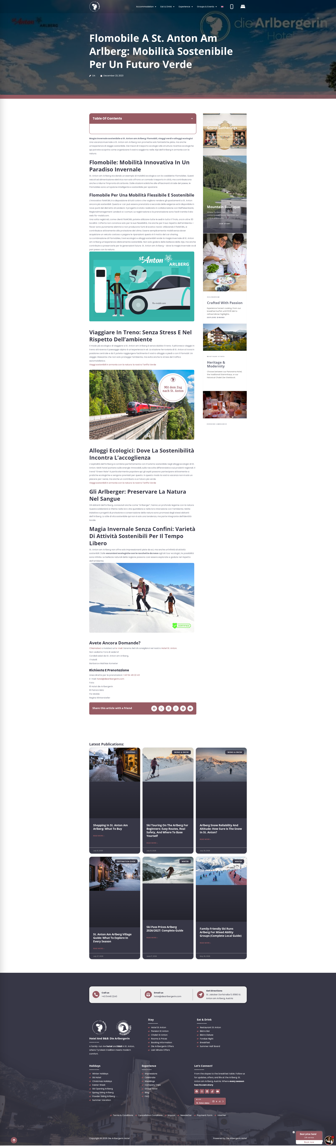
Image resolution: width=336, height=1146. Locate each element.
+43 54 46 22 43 (131, 675)
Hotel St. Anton (169, 648)
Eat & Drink (166, 6)
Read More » (98, 836)
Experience (184, 6)
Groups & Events (205, 6)
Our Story (224, 224)
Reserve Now (217, 446)
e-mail (119, 648)
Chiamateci (95, 648)
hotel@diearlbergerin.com (110, 678)
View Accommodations (224, 383)
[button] (192, 118)
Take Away (236, 446)
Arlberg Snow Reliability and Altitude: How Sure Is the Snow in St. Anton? (221, 828)
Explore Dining (216, 317)
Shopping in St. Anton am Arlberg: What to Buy (110, 827)
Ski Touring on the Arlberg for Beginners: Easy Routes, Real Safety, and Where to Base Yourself (167, 830)
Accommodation (145, 6)
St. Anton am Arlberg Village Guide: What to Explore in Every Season (112, 937)
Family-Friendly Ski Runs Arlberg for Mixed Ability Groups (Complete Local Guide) (221, 932)
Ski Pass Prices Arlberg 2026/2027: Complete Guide (164, 928)
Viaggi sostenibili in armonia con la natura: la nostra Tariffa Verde (122, 364)
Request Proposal (225, 147)
